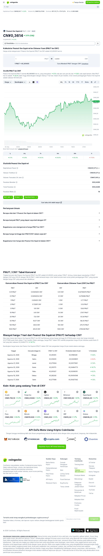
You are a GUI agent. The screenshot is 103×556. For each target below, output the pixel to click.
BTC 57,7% (55, 11)
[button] (51, 203)
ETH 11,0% (62, 11)
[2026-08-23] (91, 82)
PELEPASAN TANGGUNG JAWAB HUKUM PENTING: (20, 536)
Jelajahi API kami (23, 149)
